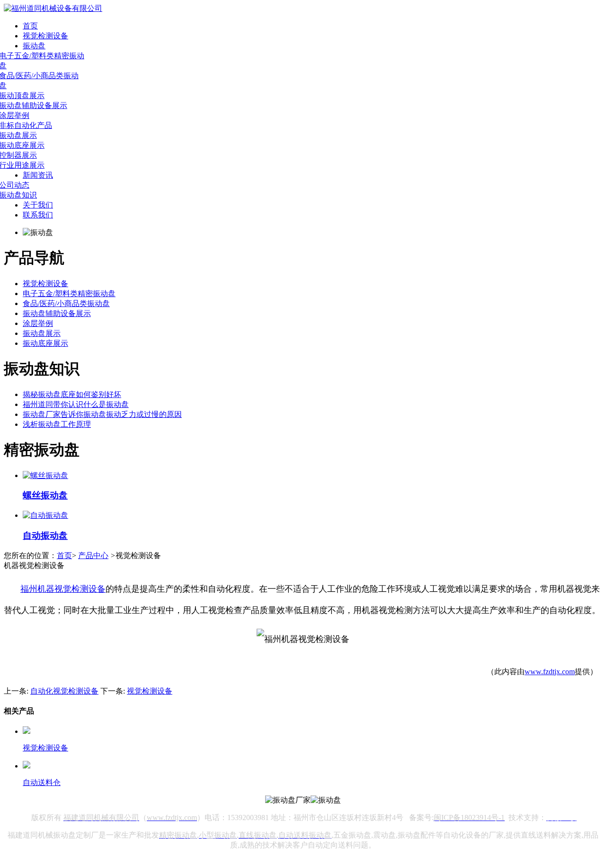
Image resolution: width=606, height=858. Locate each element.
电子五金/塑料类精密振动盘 (69, 293)
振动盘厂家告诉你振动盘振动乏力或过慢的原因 (102, 414)
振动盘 (34, 46)
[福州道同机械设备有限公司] (53, 8)
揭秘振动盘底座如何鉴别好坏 (72, 394)
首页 (30, 26)
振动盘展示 (42, 333)
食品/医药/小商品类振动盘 (66, 303)
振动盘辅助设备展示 (57, 313)
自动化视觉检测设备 (64, 691)
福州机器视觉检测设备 (63, 589)
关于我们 (38, 205)
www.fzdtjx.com (550, 672)
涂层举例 (38, 323)
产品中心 (93, 555)
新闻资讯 (38, 175)
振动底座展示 (45, 343)
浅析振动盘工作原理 (57, 424)
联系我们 (38, 215)
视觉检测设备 (45, 36)
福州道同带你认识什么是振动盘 (76, 404)
